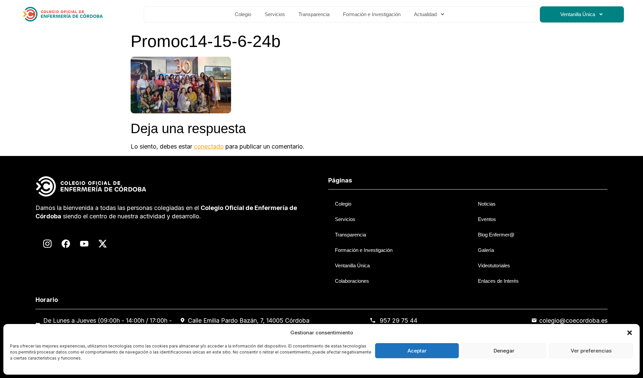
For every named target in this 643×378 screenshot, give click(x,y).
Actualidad (425, 14)
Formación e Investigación (372, 14)
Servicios (275, 14)
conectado (209, 146)
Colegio (243, 14)
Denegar (504, 350)
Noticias (487, 204)
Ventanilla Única (577, 14)
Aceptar (417, 350)
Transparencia (314, 14)
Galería (486, 250)
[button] (629, 332)
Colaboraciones (352, 281)
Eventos (487, 219)
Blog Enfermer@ (496, 234)
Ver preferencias (591, 350)
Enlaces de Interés (498, 281)
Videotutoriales (494, 265)
